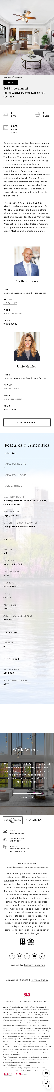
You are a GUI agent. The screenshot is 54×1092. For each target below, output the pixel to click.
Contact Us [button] (27, 797)
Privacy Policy (39, 979)
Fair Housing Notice (27, 863)
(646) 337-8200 (15, 841)
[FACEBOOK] (12, 956)
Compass (9, 880)
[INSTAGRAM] (19, 956)
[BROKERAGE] (42, 956)
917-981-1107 (10, 303)
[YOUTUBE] (34, 956)
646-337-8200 (11, 388)
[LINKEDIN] (27, 956)
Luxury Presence (34, 964)
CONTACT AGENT (27, 422)
